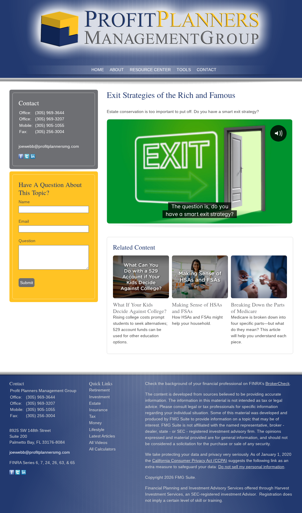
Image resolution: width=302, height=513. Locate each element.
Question (27, 240)
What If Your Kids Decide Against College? (139, 307)
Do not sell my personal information (251, 466)
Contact (206, 69)
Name (24, 201)
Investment (99, 396)
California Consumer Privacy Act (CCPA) (189, 460)
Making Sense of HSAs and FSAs (197, 307)
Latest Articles (102, 436)
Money (95, 422)
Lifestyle (96, 429)
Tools (184, 69)
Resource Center (150, 69)
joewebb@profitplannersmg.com (49, 146)
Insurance (98, 409)
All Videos (98, 442)
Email (24, 221)
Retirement (99, 390)
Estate (95, 403)
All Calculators (102, 449)
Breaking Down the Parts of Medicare (258, 307)
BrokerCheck (277, 383)
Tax (92, 416)
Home (97, 69)
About (117, 69)
